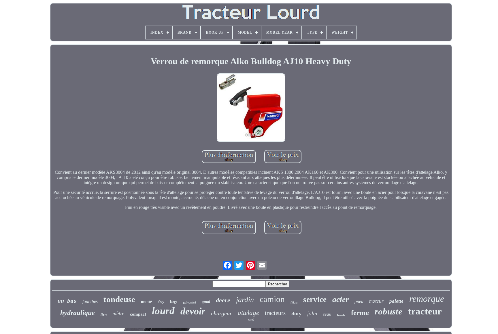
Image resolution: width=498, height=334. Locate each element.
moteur (376, 301)
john (312, 313)
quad (206, 301)
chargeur (221, 313)
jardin (245, 299)
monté (146, 301)
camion (272, 299)
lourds (341, 315)
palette (396, 301)
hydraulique (77, 312)
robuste (388, 311)
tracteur (425, 311)
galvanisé (189, 302)
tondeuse (119, 299)
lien (104, 314)
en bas (67, 301)
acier (340, 299)
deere (223, 300)
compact (138, 314)
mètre (118, 313)
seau (327, 314)
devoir (192, 311)
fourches (90, 301)
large (173, 302)
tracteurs (275, 313)
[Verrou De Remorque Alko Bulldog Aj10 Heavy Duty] (251, 108)
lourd (163, 310)
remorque (426, 298)
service (315, 299)
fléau (293, 302)
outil (251, 320)
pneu (358, 301)
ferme (360, 312)
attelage (248, 312)
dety (161, 301)
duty (296, 313)
